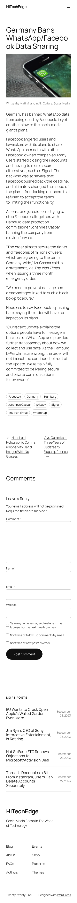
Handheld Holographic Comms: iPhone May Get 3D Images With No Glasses (21, 446)
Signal (55, 404)
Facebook (14, 396)
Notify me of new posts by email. (30, 643)
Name (10, 568)
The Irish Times (47, 267)
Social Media (62, 103)
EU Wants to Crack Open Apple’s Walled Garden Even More (27, 713)
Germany (32, 396)
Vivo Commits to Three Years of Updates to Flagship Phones (56, 444)
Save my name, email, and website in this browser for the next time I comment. (36, 625)
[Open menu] (68, 6)
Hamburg (50, 396)
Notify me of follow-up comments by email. (37, 635)
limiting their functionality (32, 202)
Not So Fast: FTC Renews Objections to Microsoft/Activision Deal (27, 756)
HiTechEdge (16, 6)
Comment (13, 519)
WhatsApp (40, 413)
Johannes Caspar (19, 404)
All (39, 103)
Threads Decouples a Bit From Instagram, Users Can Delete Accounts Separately (29, 779)
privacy (41, 404)
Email (10, 587)
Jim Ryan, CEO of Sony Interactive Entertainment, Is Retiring (28, 734)
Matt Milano (27, 103)
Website (11, 605)
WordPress (64, 895)
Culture (47, 103)
